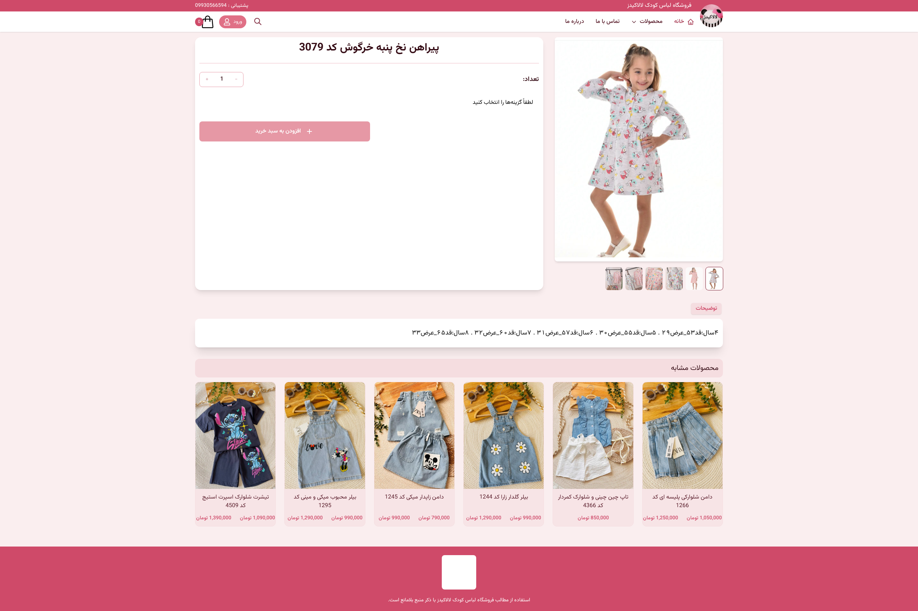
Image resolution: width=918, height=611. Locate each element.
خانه (679, 21)
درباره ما (574, 21)
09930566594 (221, 6)
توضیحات (706, 308)
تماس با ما (608, 21)
